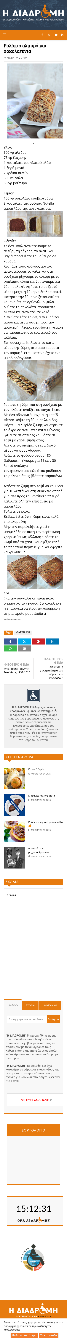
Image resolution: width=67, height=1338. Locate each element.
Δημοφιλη (50, 1005)
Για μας (13, 1004)
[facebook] (42, 34)
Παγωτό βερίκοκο (38, 769)
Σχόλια (30, 1005)
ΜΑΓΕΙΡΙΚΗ (23, 632)
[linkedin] (62, 34)
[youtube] (56, 34)
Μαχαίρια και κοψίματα (41, 795)
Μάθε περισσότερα (24, 1335)
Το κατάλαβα (48, 1335)
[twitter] (49, 34)
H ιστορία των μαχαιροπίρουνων (38, 850)
